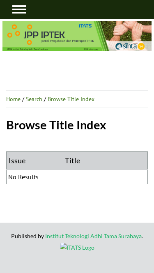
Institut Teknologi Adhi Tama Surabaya (93, 235)
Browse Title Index (71, 99)
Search (34, 99)
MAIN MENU (19, 9)
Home (13, 99)
